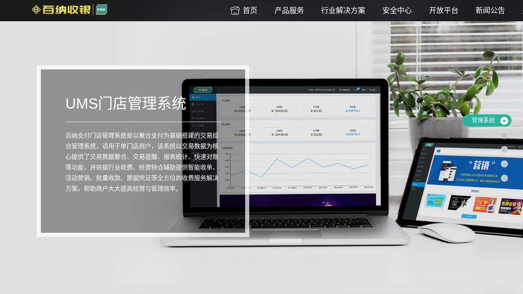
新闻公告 (490, 11)
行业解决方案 (343, 11)
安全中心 (397, 11)
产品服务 (289, 11)
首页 (243, 11)
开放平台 (443, 11)
